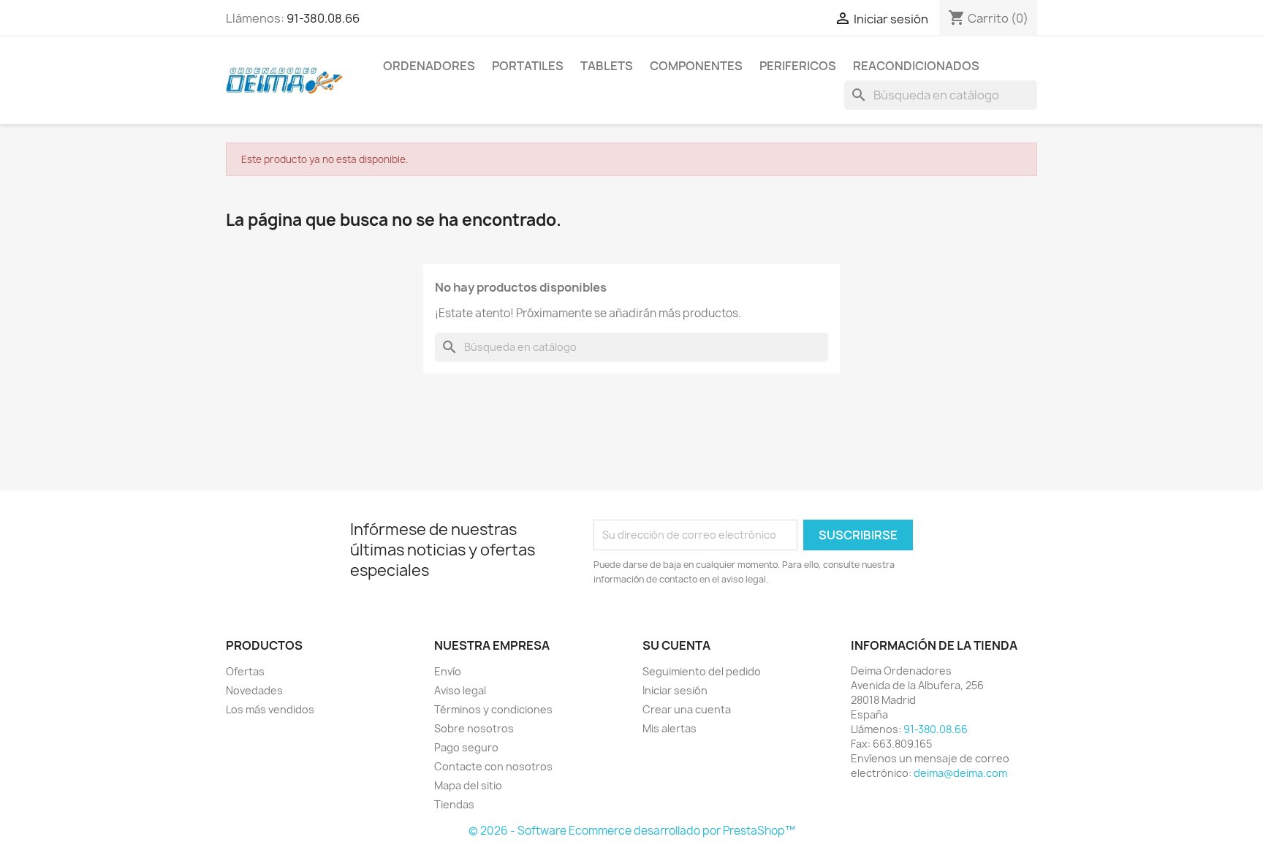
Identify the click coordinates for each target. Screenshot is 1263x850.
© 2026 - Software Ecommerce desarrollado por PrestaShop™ (632, 830)
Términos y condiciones (493, 709)
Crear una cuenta (686, 709)
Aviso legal (460, 690)
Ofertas (245, 671)
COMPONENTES (696, 66)
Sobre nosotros (474, 728)
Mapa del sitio (468, 785)
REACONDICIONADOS (916, 66)
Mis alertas (669, 728)
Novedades (254, 690)
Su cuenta (676, 645)
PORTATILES (528, 66)
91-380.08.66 (323, 18)
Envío (447, 671)
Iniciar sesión (675, 690)
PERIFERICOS (797, 66)
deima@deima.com (960, 773)
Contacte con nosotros (493, 766)
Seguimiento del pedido (701, 671)
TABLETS (606, 66)
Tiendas (454, 804)
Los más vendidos (270, 709)
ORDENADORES (429, 66)
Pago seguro (466, 747)
